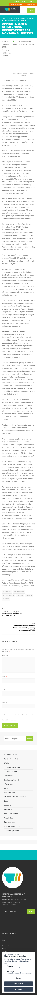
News (10, 18)
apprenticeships (8, 595)
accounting (7, 591)
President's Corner (11, 814)
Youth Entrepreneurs (11, 831)
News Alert (8, 805)
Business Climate (10, 755)
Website (4, 702)
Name (4, 676)
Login (16, 1)
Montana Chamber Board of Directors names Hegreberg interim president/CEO (24, 627)
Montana (6, 599)
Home (3, 18)
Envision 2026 (9, 776)
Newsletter (8, 809)
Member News (9, 793)
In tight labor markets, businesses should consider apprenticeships (13, 612)
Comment (5, 655)
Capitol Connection (11, 759)
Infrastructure (9, 784)
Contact (32, 1)
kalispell (29, 595)
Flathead (20, 595)
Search (29, 739)
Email (4, 689)
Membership (6, 946)
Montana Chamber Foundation (23, 4)
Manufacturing (9, 788)
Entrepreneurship (10, 771)
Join (23, 1)
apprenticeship (19, 591)
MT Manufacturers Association (16, 797)
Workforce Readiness (12, 826)
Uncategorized (9, 822)
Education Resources (12, 767)
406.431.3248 (12, 905)
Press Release (9, 818)
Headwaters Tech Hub (12, 780)
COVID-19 (7, 763)
